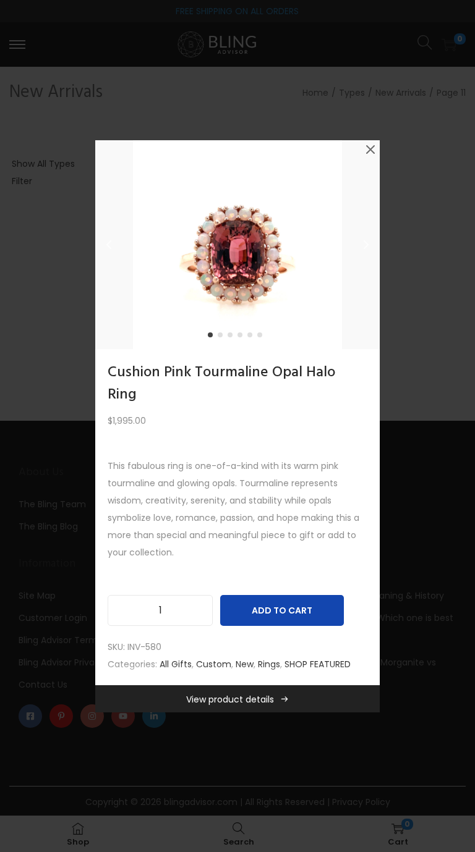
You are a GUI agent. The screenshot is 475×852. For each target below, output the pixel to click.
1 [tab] (213, 337)
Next (366, 244)
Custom (213, 664)
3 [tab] (233, 337)
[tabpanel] (237, 244)
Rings (269, 664)
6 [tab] (262, 337)
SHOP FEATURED (318, 664)
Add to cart (282, 610)
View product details (230, 699)
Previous (108, 244)
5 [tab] (252, 337)
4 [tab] (242, 337)
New (245, 664)
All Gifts (176, 664)
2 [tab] (223, 337)
